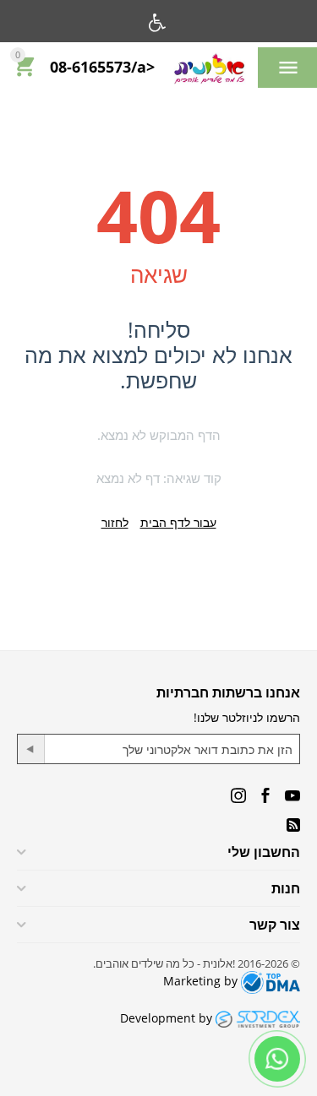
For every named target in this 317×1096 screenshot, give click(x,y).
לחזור (114, 522)
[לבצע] (31, 749)
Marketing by (202, 981)
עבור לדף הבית (178, 522)
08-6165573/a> (102, 67)
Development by (168, 1018)
